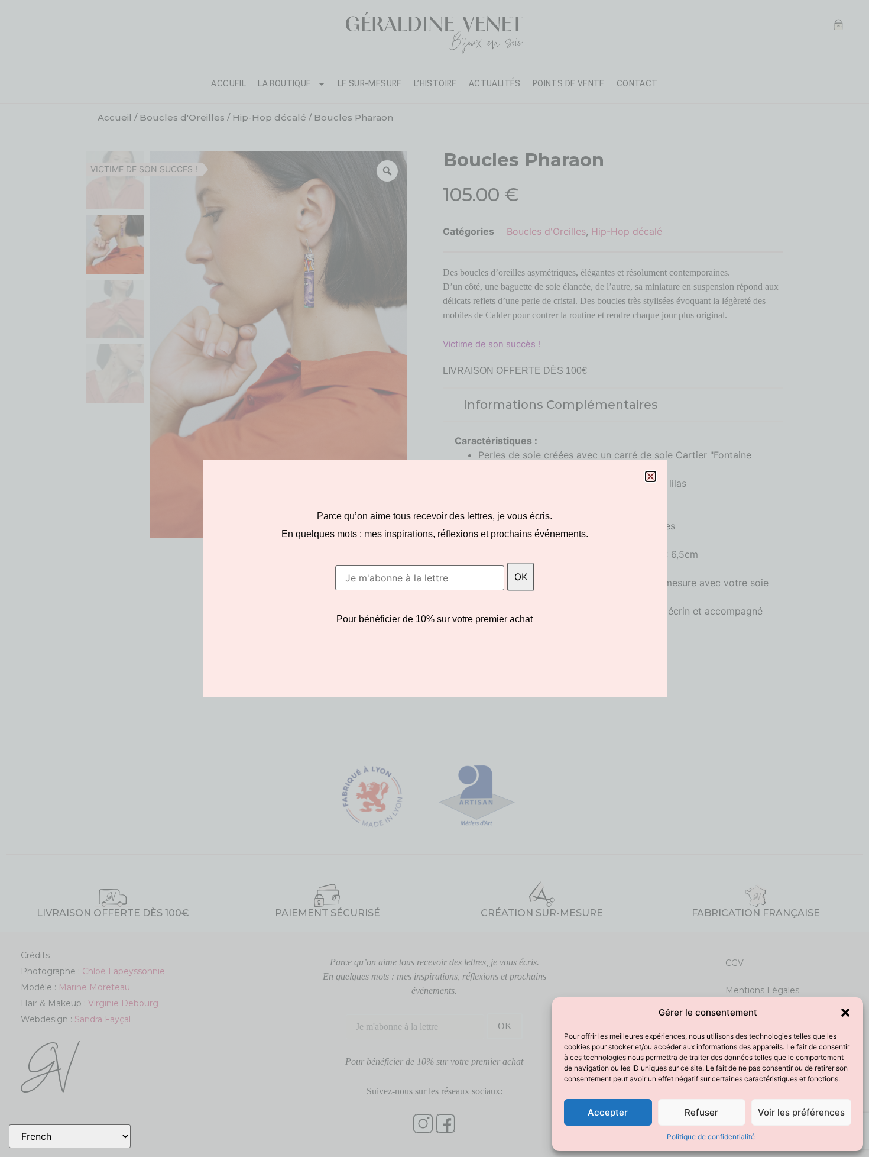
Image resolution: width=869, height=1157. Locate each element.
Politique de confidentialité (711, 1136)
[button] (845, 1013)
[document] (434, 578)
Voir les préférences (801, 1112)
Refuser (701, 1112)
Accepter (608, 1112)
